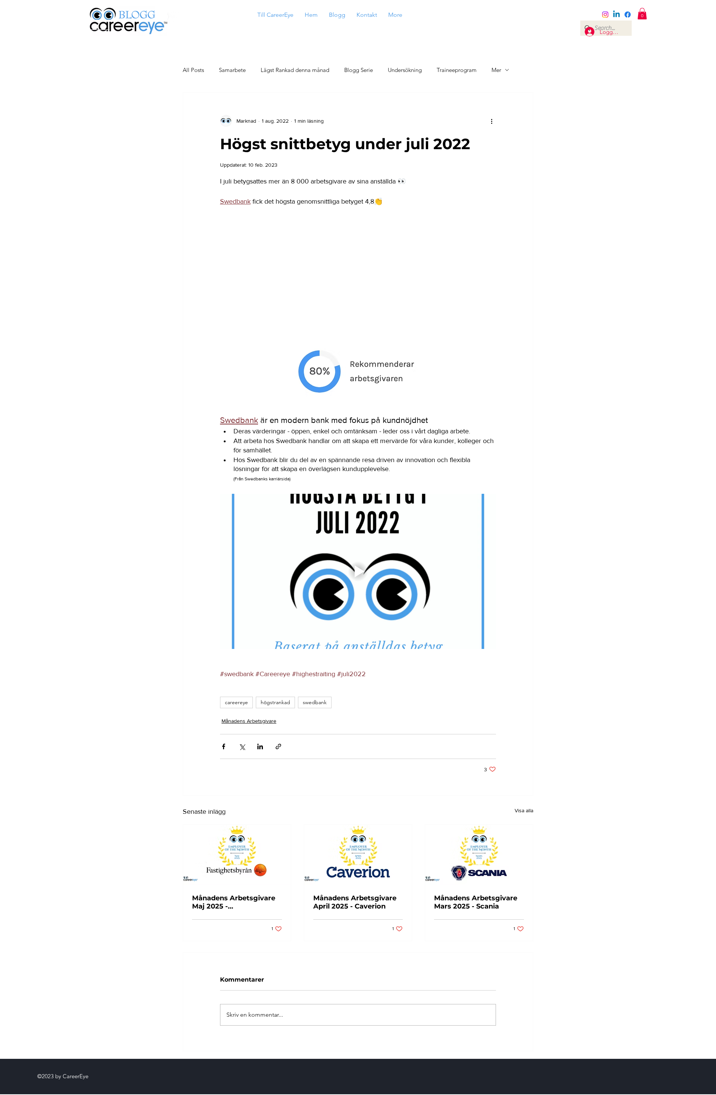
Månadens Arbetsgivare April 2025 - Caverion (354, 902)
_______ (94, 26)
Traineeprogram (457, 69)
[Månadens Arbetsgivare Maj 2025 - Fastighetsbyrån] (237, 855)
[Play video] (358, 571)
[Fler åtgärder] (491, 120)
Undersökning (405, 69)
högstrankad (275, 702)
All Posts (193, 69)
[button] (642, 13)
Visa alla (524, 810)
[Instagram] (605, 14)
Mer (496, 69)
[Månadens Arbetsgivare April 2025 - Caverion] (358, 855)
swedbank (315, 702)
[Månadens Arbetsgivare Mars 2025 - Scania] (479, 855)
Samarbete (232, 69)
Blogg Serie (358, 69)
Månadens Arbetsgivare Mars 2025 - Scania (475, 902)
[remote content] (358, 271)
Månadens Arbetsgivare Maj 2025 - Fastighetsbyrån (233, 902)
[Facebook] (628, 14)
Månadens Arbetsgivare (249, 721)
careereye (236, 702)
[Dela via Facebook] (223, 746)
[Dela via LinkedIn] (260, 746)
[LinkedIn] (616, 14)
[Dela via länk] (278, 746)
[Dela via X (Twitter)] (241, 746)
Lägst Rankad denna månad (295, 69)
